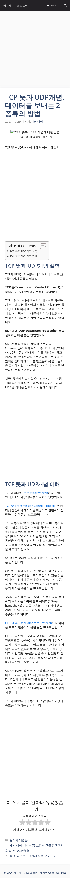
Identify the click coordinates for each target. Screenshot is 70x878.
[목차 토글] (41, 246)
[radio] (22, 823)
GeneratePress (57, 872)
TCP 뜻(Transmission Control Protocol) (30, 506)
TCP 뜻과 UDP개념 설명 (23, 251)
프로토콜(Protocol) (35, 493)
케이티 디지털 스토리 (15, 5)
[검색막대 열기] (65, 5)
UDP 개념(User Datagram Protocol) (28, 623)
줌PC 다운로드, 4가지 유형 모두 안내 (33, 856)
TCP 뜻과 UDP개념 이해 (23, 255)
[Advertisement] (35, 48)
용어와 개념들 (19, 840)
